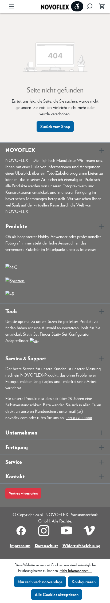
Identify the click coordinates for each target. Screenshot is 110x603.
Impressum (20, 545)
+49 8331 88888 (79, 417)
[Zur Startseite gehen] (55, 6)
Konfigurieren (84, 582)
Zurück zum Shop (55, 126)
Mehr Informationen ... (76, 570)
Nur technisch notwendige (40, 582)
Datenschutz (46, 545)
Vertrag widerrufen (23, 493)
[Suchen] (89, 6)
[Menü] (11, 6)
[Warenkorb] (100, 6)
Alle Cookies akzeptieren (56, 594)
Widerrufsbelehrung (81, 545)
